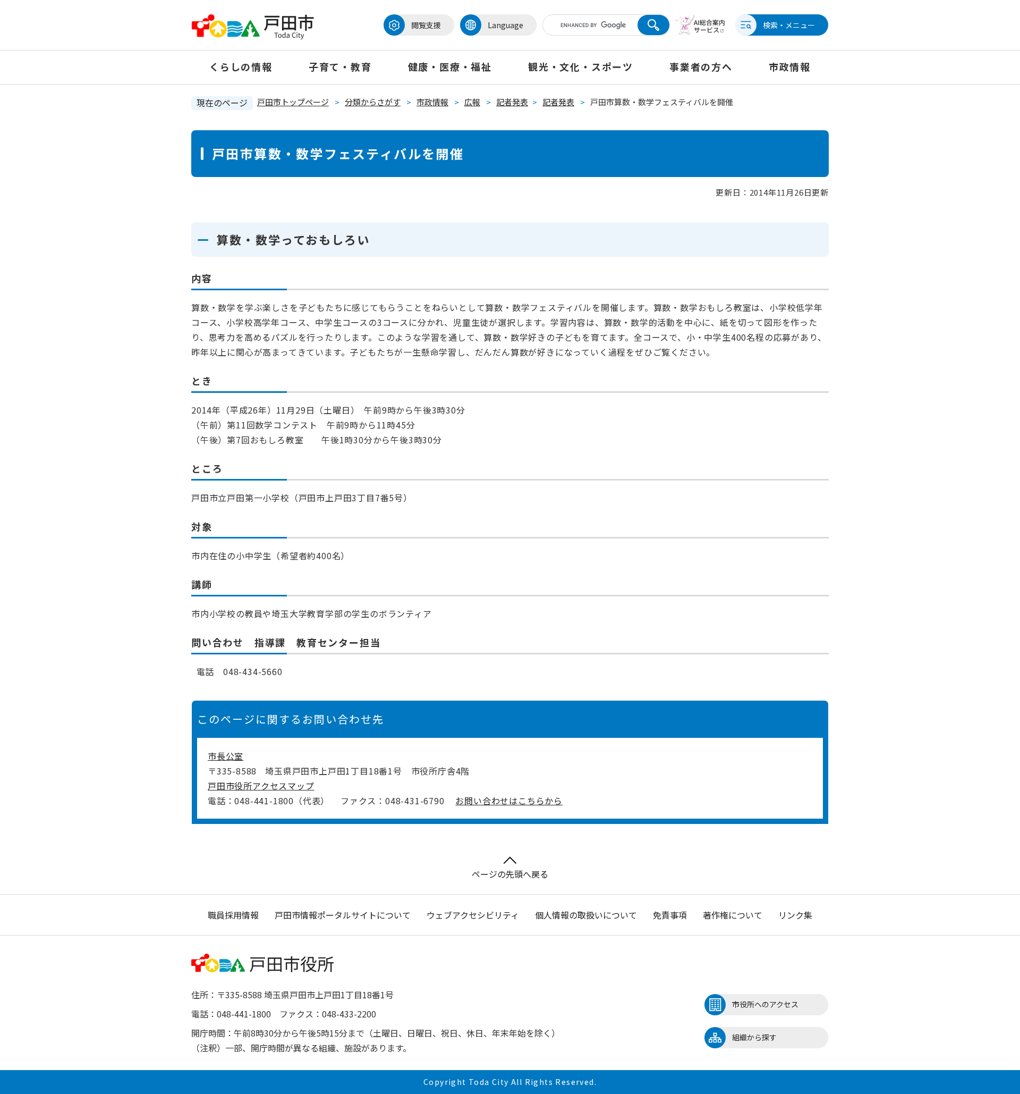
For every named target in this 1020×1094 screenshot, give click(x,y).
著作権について (732, 914)
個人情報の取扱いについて (586, 914)
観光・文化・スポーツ (580, 66)
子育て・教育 (340, 66)
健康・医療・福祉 (450, 66)
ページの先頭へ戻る (510, 874)
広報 (472, 101)
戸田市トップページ (293, 101)
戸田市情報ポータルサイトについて (343, 914)
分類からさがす (373, 101)
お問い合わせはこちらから (509, 800)
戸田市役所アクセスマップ (261, 785)
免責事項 (670, 914)
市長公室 (225, 756)
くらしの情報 (241, 66)
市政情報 (790, 66)
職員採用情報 (233, 914)
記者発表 (512, 101)
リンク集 (795, 914)
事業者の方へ (701, 66)
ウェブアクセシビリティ (473, 914)
